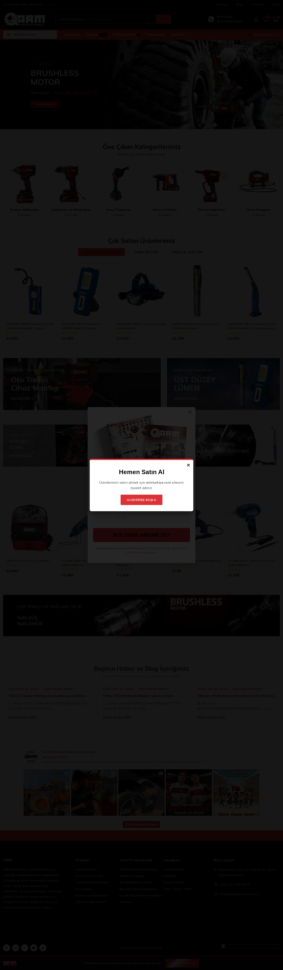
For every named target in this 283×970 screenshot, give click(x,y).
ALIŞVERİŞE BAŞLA (141, 500)
